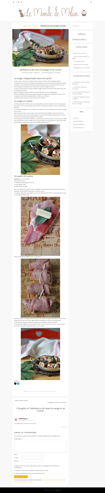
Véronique (58, 490)
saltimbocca (42, 391)
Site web (16, 461)
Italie (37, 391)
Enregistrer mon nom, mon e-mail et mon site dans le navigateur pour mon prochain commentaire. (37, 466)
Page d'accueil (26, 26)
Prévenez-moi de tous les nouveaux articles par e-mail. (29, 473)
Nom (16, 454)
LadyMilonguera (23, 418)
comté (34, 391)
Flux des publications (78, 121)
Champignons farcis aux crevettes (57, 402)
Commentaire (18, 439)
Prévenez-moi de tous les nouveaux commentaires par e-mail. (31, 470)
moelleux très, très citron (80, 53)
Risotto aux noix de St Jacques (81, 64)
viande (54, 391)
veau (51, 391)
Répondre (64, 426)
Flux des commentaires (78, 124)
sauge (47, 391)
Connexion (75, 118)
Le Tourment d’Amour (79, 61)
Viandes (35, 26)
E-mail (16, 457)
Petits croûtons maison (22, 400)
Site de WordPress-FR (78, 127)
